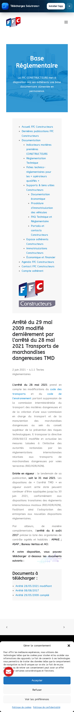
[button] (69, 645)
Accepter (37, 680)
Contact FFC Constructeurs (38, 266)
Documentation (31, 140)
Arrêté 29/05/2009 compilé (32, 595)
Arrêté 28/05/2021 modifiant (33, 586)
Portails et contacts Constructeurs (39, 230)
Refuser (37, 689)
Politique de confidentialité (46, 707)
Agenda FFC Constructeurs (38, 262)
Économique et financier (40, 257)
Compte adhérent (32, 270)
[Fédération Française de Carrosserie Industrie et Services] (26, 22)
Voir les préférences (37, 699)
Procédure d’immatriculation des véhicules (42, 208)
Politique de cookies (21, 707)
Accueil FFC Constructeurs (37, 126)
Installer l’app (56, 6)
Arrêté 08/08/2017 (27, 590)
